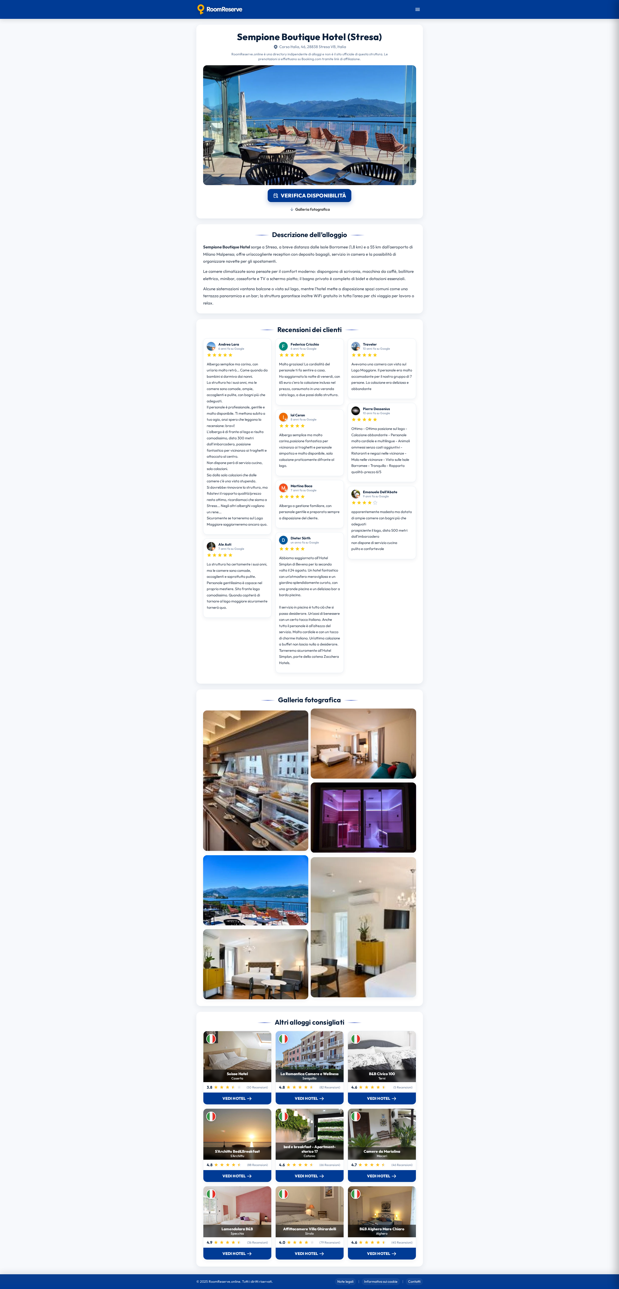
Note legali (345, 1281)
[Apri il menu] (417, 9)
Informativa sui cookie (381, 1281)
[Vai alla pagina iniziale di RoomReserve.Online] (219, 9)
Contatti (414, 1281)
